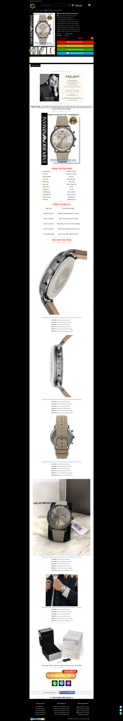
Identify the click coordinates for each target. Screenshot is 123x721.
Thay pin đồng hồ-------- (40, 706)
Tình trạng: (59, 35)
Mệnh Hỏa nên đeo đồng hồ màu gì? (61, 710)
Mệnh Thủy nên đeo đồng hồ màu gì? (62, 706)
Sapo (88, 718)
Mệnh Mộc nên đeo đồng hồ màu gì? (62, 708)
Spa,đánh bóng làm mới (40, 714)
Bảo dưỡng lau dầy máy (40, 712)
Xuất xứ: (59, 33)
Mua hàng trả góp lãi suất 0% (75, 45)
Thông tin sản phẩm (35, 65)
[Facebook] (120, 707)
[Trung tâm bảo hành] (32, 6)
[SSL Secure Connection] (43, 719)
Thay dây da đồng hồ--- (40, 708)
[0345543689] (120, 713)
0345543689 (78, 5)
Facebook (84, 691)
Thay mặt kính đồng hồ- (40, 710)
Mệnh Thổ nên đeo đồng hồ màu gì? (61, 712)
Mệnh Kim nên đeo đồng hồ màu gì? (61, 714)
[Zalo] (120, 710)
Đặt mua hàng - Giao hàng (75, 42)
